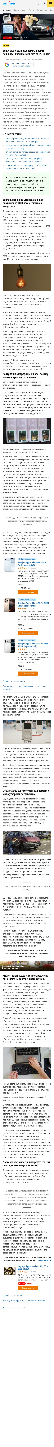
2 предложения (28, 1288)
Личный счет (7, 1308)
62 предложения (28, 674)
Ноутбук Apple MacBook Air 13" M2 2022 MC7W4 (33, 1267)
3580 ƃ (30, 1283)
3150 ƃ (21, 625)
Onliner (20, 1308)
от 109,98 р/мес (25, 628)
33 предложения (28, 633)
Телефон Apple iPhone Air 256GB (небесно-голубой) (32, 564)
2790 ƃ (21, 584)
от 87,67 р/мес (25, 588)
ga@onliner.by (44, 1260)
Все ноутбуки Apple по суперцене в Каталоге (24, 1300)
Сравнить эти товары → (14, 681)
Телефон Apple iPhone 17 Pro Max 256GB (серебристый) (33, 645)
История (26, 1308)
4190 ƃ (21, 665)
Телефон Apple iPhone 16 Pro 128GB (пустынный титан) (33, 604)
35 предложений (27, 592)
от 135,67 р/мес (25, 669)
